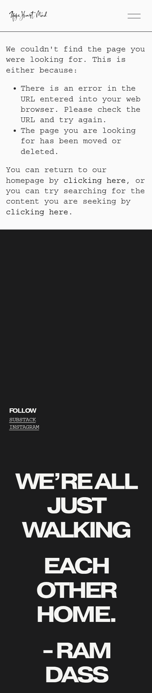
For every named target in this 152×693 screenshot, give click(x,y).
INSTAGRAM (24, 427)
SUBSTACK (22, 419)
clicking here (94, 180)
